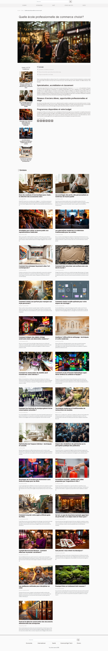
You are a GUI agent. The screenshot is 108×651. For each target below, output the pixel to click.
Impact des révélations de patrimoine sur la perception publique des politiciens (70, 444)
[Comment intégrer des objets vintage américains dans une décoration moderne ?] (36, 325)
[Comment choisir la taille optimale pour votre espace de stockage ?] (72, 290)
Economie (24, 5)
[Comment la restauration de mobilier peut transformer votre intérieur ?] (36, 361)
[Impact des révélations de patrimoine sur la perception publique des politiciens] (72, 432)
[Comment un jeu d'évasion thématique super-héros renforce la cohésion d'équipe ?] (72, 361)
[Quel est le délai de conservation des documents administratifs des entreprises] (36, 610)
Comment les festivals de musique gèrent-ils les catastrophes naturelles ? (35, 409)
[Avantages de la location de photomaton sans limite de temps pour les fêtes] (36, 468)
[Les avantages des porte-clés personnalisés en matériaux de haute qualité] (26, 95)
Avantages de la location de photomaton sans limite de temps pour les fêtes (35, 480)
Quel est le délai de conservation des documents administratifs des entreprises (36, 622)
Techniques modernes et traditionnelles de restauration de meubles (70, 409)
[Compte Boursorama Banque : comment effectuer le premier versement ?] (36, 539)
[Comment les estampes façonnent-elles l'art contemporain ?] (26, 151)
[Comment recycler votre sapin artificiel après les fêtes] (36, 503)
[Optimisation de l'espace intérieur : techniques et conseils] (36, 432)
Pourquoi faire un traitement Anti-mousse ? (70, 586)
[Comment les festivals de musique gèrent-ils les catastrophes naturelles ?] (36, 396)
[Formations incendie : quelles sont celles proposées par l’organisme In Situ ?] (72, 468)
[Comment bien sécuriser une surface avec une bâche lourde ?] (72, 254)
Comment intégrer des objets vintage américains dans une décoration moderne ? (34, 338)
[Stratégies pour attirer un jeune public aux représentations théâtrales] (26, 114)
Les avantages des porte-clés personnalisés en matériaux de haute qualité (25, 104)
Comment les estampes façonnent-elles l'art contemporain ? (26, 160)
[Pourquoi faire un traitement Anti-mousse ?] (72, 574)
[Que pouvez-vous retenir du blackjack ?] (72, 539)
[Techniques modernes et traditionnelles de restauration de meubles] (72, 396)
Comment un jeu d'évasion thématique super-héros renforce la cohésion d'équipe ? (71, 373)
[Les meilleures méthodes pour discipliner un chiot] (36, 574)
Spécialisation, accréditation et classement (46, 69)
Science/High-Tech (69, 5)
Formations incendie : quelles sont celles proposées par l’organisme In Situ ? (69, 480)
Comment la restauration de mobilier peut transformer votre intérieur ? (33, 373)
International (39, 5)
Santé (53, 5)
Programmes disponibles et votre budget (46, 74)
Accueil (19, 10)
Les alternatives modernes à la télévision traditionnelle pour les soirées (26, 141)
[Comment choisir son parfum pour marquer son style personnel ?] (36, 290)
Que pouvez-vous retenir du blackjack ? (69, 550)
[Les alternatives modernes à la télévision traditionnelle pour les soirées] (26, 133)
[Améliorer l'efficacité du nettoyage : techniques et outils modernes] (72, 325)
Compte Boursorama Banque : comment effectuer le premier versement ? (33, 551)
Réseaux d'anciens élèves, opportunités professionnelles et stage (50, 72)
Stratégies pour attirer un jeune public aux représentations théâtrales (26, 123)
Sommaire (41, 67)
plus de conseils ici (76, 88)
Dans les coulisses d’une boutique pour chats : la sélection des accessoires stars (25, 85)
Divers (84, 5)
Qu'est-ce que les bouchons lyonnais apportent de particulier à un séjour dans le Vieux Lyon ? (72, 516)
